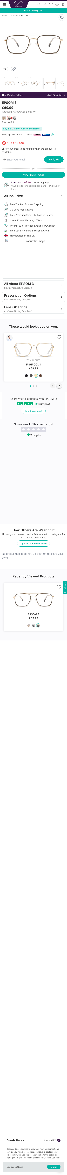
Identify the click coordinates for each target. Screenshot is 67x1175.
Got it (54, 1166)
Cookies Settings (15, 1166)
